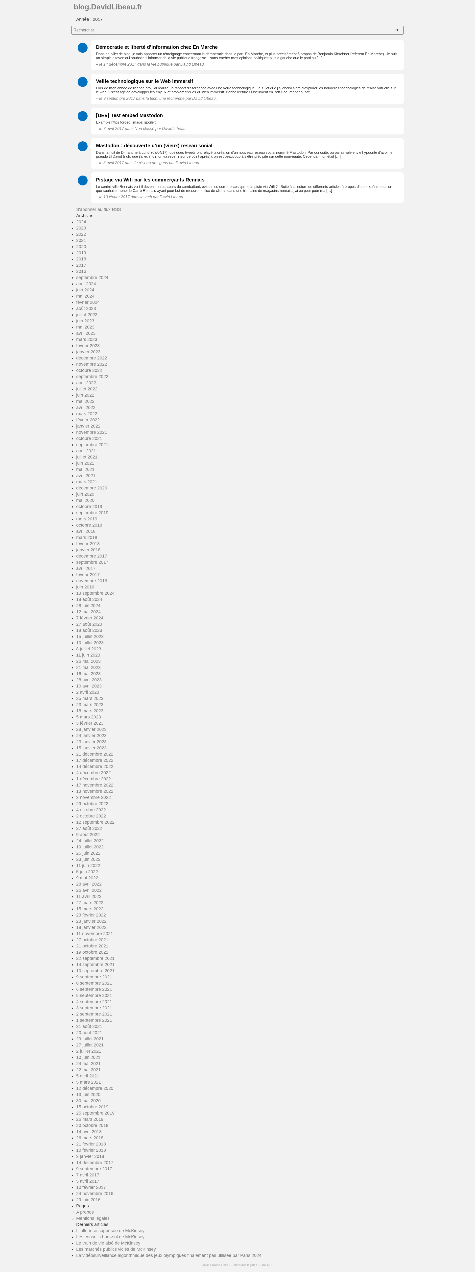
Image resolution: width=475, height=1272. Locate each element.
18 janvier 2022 (91, 927)
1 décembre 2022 (93, 778)
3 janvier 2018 (90, 1156)
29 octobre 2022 (92, 803)
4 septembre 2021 (94, 1001)
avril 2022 (85, 407)
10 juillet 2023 (90, 642)
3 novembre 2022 (93, 797)
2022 (81, 234)
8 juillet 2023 (88, 648)
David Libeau (221, 1265)
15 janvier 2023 (91, 747)
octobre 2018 (89, 525)
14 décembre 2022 (94, 766)
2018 (81, 258)
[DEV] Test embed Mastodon (129, 115)
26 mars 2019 (89, 1119)
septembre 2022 (92, 376)
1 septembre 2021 (94, 1020)
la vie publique (160, 64)
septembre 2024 (92, 277)
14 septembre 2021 (95, 964)
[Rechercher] (397, 30)
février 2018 (88, 543)
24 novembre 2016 (94, 1193)
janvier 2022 (88, 426)
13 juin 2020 (88, 1094)
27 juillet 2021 (90, 1045)
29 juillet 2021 (90, 1038)
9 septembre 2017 (94, 1168)
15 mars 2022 (89, 908)
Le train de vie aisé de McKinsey (108, 1243)
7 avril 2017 (87, 1174)
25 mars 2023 (89, 698)
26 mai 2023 (88, 661)
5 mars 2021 (88, 1082)
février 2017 (88, 574)
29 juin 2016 (88, 1199)
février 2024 (88, 302)
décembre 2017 (91, 556)
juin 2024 (85, 289)
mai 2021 (85, 469)
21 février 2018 (91, 1144)
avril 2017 (85, 568)
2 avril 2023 (87, 692)
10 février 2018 (91, 1150)
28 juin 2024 (88, 605)
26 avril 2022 (89, 890)
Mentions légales (93, 1218)
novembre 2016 (91, 580)
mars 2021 (86, 481)
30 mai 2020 (88, 1100)
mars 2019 (86, 518)
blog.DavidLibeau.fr (108, 7)
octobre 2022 (89, 370)
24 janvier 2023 (91, 735)
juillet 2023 (86, 314)
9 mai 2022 (87, 877)
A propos (85, 1212)
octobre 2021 (89, 438)
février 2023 (88, 345)
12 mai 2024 (88, 611)
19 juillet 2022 (90, 846)
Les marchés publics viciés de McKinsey (116, 1249)
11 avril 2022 (88, 896)
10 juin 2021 (88, 1057)
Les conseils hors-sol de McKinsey (110, 1236)
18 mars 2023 (89, 710)
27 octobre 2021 (92, 939)
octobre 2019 (89, 506)
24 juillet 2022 (90, 840)
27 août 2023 (89, 624)
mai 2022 (85, 401)
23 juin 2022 (88, 859)
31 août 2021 (89, 1026)
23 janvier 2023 (91, 741)
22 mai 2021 (88, 1069)
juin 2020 (85, 494)
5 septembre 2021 (94, 995)
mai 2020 (85, 500)
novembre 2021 (91, 432)
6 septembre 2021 (94, 989)
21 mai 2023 (88, 667)
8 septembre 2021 (94, 983)
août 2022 (86, 382)
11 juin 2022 (88, 865)
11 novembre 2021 (94, 933)
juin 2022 (85, 395)
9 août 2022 (88, 834)
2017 (81, 265)
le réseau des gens (151, 163)
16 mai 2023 (88, 673)
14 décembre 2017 (94, 1162)
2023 (81, 228)
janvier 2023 (88, 351)
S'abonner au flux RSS (98, 209)
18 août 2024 (89, 599)
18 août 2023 (89, 630)
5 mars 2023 (88, 716)
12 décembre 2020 (94, 1088)
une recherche (172, 98)
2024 (81, 221)
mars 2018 (86, 537)
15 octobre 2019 (92, 1106)
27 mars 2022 (89, 902)
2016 (81, 271)
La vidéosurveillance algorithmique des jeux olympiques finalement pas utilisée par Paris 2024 (168, 1255)
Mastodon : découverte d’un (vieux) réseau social (154, 145)
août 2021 (86, 450)
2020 (81, 246)
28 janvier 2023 (91, 729)
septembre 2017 (92, 562)
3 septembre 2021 (94, 1007)
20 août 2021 (89, 1032)
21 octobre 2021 (92, 945)
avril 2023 (85, 333)
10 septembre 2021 (95, 970)
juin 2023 (85, 320)
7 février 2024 (89, 617)
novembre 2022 (91, 364)
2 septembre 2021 (94, 1014)
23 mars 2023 (89, 704)
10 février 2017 (91, 1187)
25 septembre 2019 (95, 1113)
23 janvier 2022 (91, 921)
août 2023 (86, 308)
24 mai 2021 (88, 1063)
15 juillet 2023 (90, 636)
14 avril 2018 (89, 1131)
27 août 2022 (89, 828)
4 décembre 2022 (93, 772)
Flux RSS (267, 1265)
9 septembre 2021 (94, 976)
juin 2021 (85, 463)
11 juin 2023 (88, 655)
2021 (81, 240)
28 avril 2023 (89, 679)
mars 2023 (86, 339)
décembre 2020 (91, 487)
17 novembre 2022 (94, 785)
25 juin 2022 (88, 853)
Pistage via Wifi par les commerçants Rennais (150, 179)
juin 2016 (85, 587)
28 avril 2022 (89, 884)
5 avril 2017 (87, 1181)
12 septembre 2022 (95, 822)
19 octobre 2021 (92, 952)
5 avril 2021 (87, 1075)
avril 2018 (85, 531)
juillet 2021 (86, 457)
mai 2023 (85, 327)
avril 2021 (85, 475)
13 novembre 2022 (94, 791)
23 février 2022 (91, 915)
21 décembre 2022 (94, 754)
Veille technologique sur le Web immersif (144, 81)
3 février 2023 (89, 723)
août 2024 (86, 283)
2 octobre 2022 (91, 816)
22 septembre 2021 (95, 958)
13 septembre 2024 (95, 593)
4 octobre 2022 (91, 809)
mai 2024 (85, 296)
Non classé (144, 129)
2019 (81, 252)
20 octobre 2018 (92, 1125)
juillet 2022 (86, 388)
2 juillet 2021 (88, 1051)
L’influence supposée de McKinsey (110, 1230)
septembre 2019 (92, 512)
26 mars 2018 (89, 1137)
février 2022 (88, 419)
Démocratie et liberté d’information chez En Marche (157, 47)
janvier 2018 (88, 549)
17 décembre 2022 (94, 760)
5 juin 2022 (87, 871)
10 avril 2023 (89, 686)
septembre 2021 (92, 444)
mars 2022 (86, 413)
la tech (151, 98)
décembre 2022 (91, 358)
